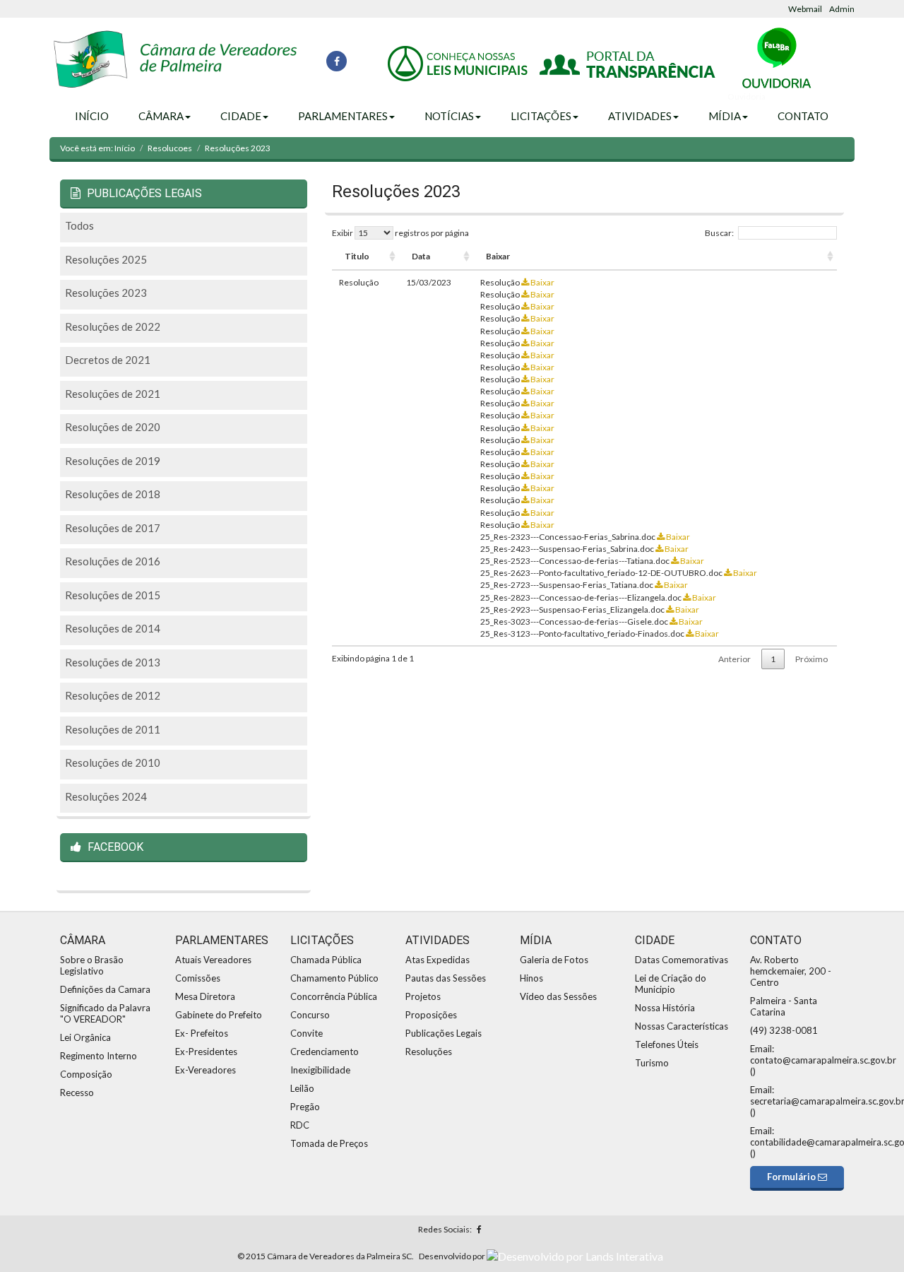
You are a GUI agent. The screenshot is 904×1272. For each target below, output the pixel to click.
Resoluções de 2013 (112, 662)
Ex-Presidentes (206, 1051)
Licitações (541, 116)
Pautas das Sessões (445, 978)
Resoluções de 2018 (112, 494)
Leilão (302, 1088)
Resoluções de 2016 (112, 561)
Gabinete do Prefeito (218, 1014)
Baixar (498, 256)
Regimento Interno (98, 1055)
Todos (79, 225)
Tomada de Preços (329, 1143)
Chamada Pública (326, 959)
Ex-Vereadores (205, 1070)
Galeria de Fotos (554, 959)
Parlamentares (343, 116)
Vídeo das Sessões (558, 996)
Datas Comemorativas (681, 959)
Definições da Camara (105, 989)
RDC (299, 1125)
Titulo (357, 256)
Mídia (724, 116)
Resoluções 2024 (106, 796)
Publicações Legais (443, 1033)
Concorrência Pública (333, 996)
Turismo (652, 1062)
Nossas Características (681, 1026)
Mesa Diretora (205, 996)
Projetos (423, 996)
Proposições (431, 1014)
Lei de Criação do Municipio (670, 983)
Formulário (792, 1176)
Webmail (805, 9)
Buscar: (719, 233)
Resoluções (428, 1051)
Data (421, 256)
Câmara (161, 116)
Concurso (310, 1014)
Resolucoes (170, 148)
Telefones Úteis (666, 1044)
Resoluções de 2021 (112, 393)
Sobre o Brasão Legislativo (92, 965)
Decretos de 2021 (107, 359)
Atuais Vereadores (213, 959)
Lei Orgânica (85, 1037)
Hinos (531, 978)
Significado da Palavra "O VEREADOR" (105, 1013)
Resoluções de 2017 (112, 528)
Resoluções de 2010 (112, 762)
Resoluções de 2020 (112, 426)
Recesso (77, 1092)
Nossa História (665, 1007)
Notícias (449, 116)
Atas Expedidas (437, 959)
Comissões (197, 978)
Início (92, 116)
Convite (306, 1033)
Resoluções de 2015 (112, 595)
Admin (842, 9)
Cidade (240, 116)
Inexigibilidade (320, 1070)
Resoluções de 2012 (112, 695)
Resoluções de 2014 (112, 628)
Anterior (734, 659)
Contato (803, 116)
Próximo (811, 659)
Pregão (305, 1106)
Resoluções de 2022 (112, 326)
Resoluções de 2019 (112, 460)
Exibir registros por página (400, 233)
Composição (86, 1074)
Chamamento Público (334, 978)
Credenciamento (324, 1051)
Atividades (640, 116)
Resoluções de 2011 (112, 729)
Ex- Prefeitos (201, 1033)
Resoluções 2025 (106, 259)
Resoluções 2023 (106, 292)
